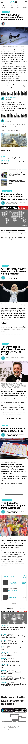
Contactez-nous (20, 727)
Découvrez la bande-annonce (10, 130)
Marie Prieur (11, 24)
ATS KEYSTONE (11, 203)
